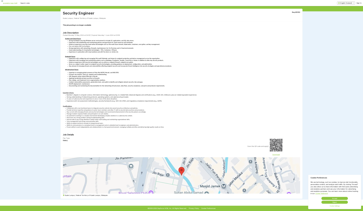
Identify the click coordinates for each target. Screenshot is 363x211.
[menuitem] (9, 3)
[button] (181, 175)
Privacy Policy (194, 208)
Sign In (358, 3)
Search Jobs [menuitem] (25, 3)
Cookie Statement (321, 193)
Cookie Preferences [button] (208, 208)
